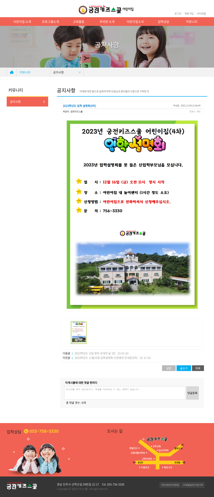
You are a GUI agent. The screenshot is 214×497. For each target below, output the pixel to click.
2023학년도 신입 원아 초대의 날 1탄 (95, 353)
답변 (168, 368)
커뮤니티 (191, 21)
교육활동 (78, 21)
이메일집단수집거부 (193, 485)
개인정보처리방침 (170, 485)
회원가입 (189, 13)
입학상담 (163, 21)
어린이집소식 (135, 21)
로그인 (178, 13)
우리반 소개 (107, 21)
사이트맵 (201, 13)
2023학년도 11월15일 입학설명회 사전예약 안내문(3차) (106, 358)
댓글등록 (192, 393)
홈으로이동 (12, 72)
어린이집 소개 (22, 21)
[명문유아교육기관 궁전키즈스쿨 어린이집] (106, 9)
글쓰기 (184, 368)
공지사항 (15, 101)
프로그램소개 (50, 21)
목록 (197, 368)
